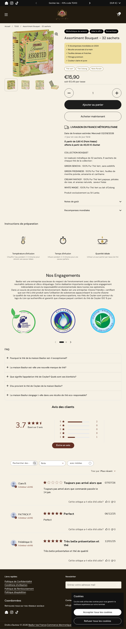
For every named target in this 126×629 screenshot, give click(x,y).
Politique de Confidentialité (18, 581)
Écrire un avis (63, 445)
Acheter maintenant (93, 116)
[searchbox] (21, 463)
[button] (69, 93)
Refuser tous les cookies (97, 621)
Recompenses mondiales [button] (77, 210)
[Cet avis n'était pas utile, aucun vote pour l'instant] (112, 502)
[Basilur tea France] (62, 14)
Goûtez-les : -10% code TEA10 (63, 3)
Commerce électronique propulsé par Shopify (70, 624)
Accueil (7, 26)
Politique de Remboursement (19, 588)
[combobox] (52, 463)
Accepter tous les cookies (97, 612)
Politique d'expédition (15, 592)
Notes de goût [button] (71, 201)
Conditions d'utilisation (16, 585)
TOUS (16, 26)
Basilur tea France (37, 624)
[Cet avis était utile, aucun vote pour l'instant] (106, 502)
